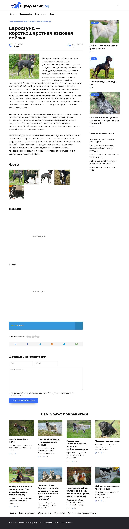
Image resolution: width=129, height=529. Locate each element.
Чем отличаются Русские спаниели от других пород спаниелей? (104, 120)
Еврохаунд (46, 21)
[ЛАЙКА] (104, 41)
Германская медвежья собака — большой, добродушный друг (78, 445)
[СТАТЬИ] (105, 113)
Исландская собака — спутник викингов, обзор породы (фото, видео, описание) (79, 492)
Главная (13, 14)
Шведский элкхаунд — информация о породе (49, 442)
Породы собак (26, 14)
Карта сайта (59, 513)
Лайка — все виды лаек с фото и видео (103, 47)
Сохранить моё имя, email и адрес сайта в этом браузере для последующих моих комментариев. (42, 394)
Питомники (54, 14)
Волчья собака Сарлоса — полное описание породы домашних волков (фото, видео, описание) (48, 492)
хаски (79, 83)
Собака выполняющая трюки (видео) (107, 487)
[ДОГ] (102, 77)
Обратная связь (44, 513)
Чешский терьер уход (107, 441)
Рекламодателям (27, 513)
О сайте (13, 513)
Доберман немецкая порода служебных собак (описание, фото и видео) (20, 490)
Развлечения (41, 14)
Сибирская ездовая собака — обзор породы (101, 148)
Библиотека (22, 21)
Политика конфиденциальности (82, 513)
